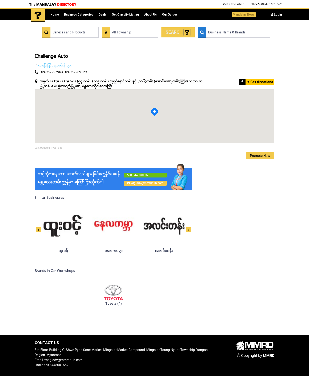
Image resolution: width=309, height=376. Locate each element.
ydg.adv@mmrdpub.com (147, 183)
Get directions (261, 82)
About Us (150, 14)
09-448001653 (139, 175)
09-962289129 (76, 72)
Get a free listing (233, 4)
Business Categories (78, 14)
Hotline (265, 4)
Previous (38, 229)
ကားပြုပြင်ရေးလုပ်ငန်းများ (55, 65)
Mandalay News (244, 14)
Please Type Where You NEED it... (122, 24)
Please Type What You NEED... (60, 24)
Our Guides (170, 14)
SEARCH (175, 32)
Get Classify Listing (125, 14)
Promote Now (260, 156)
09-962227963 (52, 72)
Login (277, 14)
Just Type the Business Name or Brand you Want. (227, 24)
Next (188, 229)
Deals (103, 14)
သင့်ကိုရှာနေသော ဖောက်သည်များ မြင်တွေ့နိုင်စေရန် (79, 178)
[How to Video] (187, 32)
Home (54, 14)
